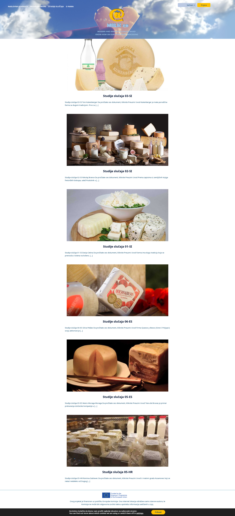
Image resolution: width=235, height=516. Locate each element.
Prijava (204, 5)
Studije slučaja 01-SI (117, 246)
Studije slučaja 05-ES (117, 397)
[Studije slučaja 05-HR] (117, 440)
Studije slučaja (56, 6)
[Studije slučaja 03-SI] (117, 64)
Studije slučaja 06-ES (117, 321)
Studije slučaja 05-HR (117, 472)
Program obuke (38, 6)
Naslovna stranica (18, 6)
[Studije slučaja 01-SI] (117, 215)
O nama (70, 6)
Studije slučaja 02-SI (117, 171)
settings (139, 513)
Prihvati (158, 512)
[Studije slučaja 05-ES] (117, 365)
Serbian (190, 5)
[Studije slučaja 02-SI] (117, 139)
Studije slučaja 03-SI (117, 96)
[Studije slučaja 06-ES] (117, 290)
